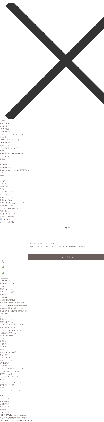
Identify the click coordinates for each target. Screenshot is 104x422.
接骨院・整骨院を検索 (7, 300)
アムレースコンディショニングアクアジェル (15, 170)
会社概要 (3, 409)
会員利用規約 (4, 404)
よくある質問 (4, 399)
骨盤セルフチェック (7, 197)
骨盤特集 (3, 341)
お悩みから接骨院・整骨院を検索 (11, 308)
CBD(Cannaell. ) (5, 132)
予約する (3, 189)
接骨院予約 (4, 186)
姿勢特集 (3, 349)
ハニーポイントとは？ (7, 292)
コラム (2, 173)
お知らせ (3, 294)
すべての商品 (4, 123)
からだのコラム (5, 175)
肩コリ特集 (4, 347)
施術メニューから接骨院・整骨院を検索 (13, 305)
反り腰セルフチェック (7, 214)
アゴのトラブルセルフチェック (10, 208)
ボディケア (4, 162)
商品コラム (4, 184)
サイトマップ (4, 407)
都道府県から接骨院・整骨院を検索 (12, 303)
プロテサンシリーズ (7, 156)
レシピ (2, 181)
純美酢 (2, 151)
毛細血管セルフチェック (8, 211)
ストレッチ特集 (5, 357)
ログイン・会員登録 (7, 216)
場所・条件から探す (7, 192)
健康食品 (3, 137)
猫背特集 (3, 344)
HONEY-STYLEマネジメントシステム (13, 415)
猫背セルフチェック (7, 200)
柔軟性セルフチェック (7, 206)
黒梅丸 (2, 159)
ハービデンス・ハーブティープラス (12, 153)
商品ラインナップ (6, 289)
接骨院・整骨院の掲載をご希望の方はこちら (15, 418)
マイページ (4, 396)
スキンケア (4, 126)
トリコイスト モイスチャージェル (11, 134)
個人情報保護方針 (6, 412)
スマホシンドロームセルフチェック (12, 203)
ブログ (2, 178)
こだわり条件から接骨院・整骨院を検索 (13, 311)
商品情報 (3, 121)
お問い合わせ (4, 401)
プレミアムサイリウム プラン (10, 148)
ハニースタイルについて (8, 283)
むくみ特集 (4, 355)
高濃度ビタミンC (6, 145)
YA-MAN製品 (4, 129)
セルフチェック (5, 195)
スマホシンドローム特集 (8, 352)
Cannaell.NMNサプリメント (9, 140)
